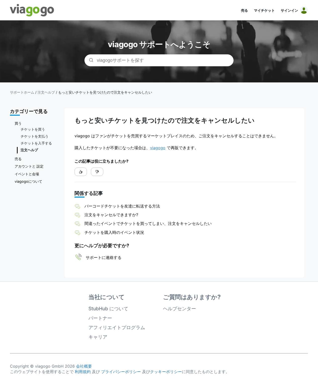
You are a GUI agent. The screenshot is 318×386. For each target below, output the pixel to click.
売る (244, 10)
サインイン (289, 10)
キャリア (97, 337)
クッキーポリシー (166, 371)
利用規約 (83, 371)
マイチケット (264, 10)
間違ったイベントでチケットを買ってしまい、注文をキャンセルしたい (148, 223)
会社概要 (84, 366)
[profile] (303, 10)
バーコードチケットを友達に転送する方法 (122, 206)
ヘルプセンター (179, 309)
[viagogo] (32, 10)
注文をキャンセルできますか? (111, 214)
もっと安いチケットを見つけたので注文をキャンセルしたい (105, 92)
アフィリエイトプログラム (116, 327)
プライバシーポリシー (121, 371)
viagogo (157, 147)
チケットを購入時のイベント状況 (114, 232)
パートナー (100, 318)
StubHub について (108, 309)
